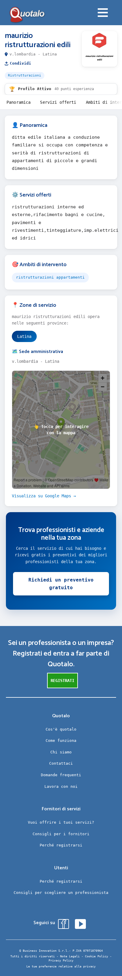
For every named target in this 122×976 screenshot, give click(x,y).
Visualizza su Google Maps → (44, 495)
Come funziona (61, 740)
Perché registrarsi (61, 845)
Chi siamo (61, 752)
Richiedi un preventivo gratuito (61, 583)
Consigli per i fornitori (61, 834)
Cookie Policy (96, 956)
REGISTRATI (62, 680)
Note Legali (70, 956)
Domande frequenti (61, 775)
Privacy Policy (61, 960)
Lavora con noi (61, 786)
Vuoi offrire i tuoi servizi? (61, 822)
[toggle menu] (102, 13)
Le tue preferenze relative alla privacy (61, 966)
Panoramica (18, 102)
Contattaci (61, 763)
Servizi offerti (58, 102)
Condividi (20, 63)
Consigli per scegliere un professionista (61, 892)
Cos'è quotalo (61, 729)
